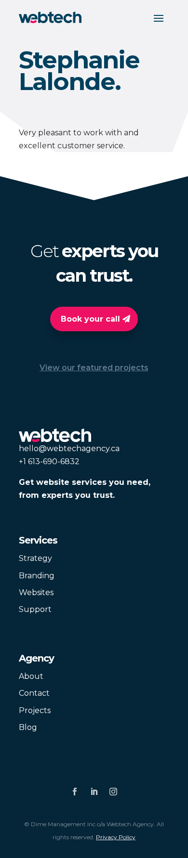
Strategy (35, 558)
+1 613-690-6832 (49, 461)
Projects (35, 710)
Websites (36, 592)
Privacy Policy (115, 837)
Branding (36, 575)
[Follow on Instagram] (113, 791)
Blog (28, 727)
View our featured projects (94, 367)
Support (35, 609)
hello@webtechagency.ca (69, 448)
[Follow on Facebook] (74, 791)
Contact (34, 693)
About (31, 676)
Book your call (90, 319)
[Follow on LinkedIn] (94, 791)
